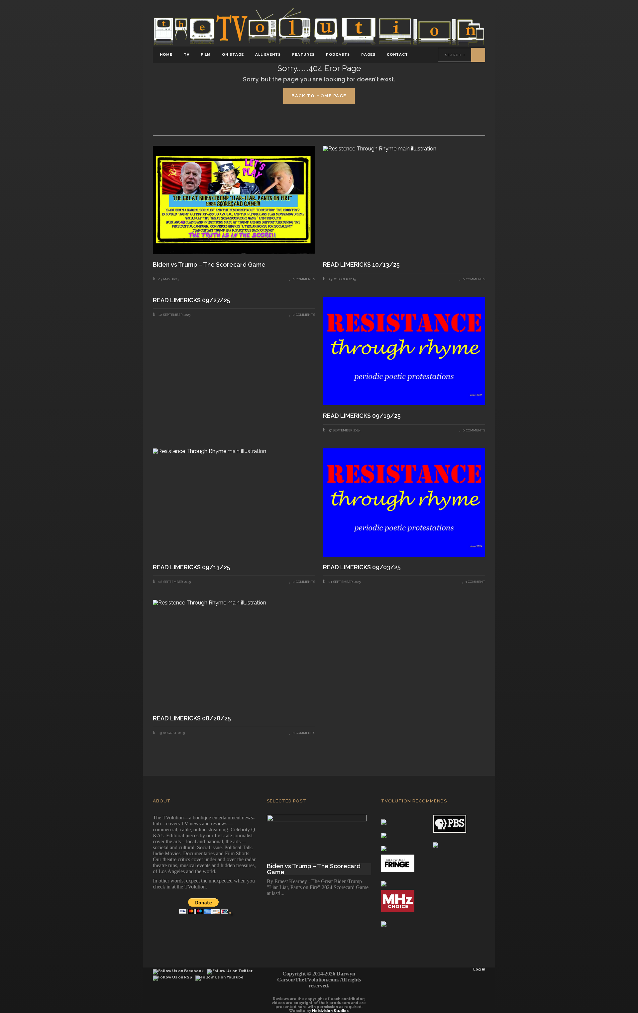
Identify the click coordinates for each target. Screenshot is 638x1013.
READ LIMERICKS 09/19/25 (362, 416)
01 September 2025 (344, 582)
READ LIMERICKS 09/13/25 (192, 567)
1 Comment (475, 582)
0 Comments (304, 279)
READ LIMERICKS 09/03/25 (362, 567)
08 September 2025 (174, 582)
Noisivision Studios (330, 1011)
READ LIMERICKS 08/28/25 (192, 718)
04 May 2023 (168, 279)
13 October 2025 (342, 279)
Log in (479, 969)
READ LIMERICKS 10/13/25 (361, 265)
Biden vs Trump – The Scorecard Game (209, 265)
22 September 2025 (174, 315)
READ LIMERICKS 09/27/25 (191, 300)
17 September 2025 (344, 430)
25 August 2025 (171, 733)
